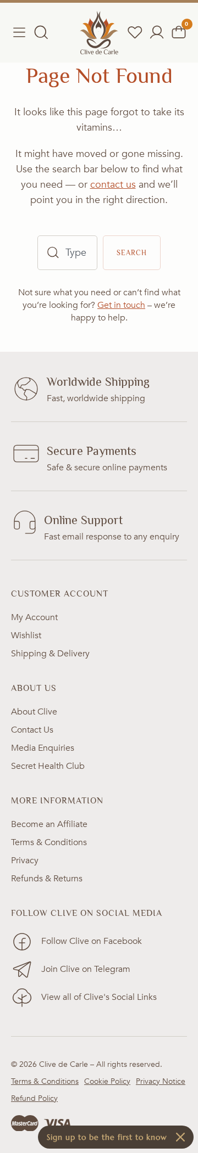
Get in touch (121, 305)
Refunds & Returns (46, 879)
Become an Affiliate (49, 824)
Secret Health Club (48, 766)
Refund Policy (34, 1098)
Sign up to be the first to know (107, 1137)
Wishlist (26, 635)
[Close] (180, 1137)
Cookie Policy (107, 1081)
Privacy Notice (160, 1081)
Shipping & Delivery (50, 654)
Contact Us (32, 730)
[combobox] (67, 252)
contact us (113, 185)
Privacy (24, 860)
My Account (34, 617)
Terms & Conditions (49, 842)
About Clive (34, 712)
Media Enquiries (42, 748)
